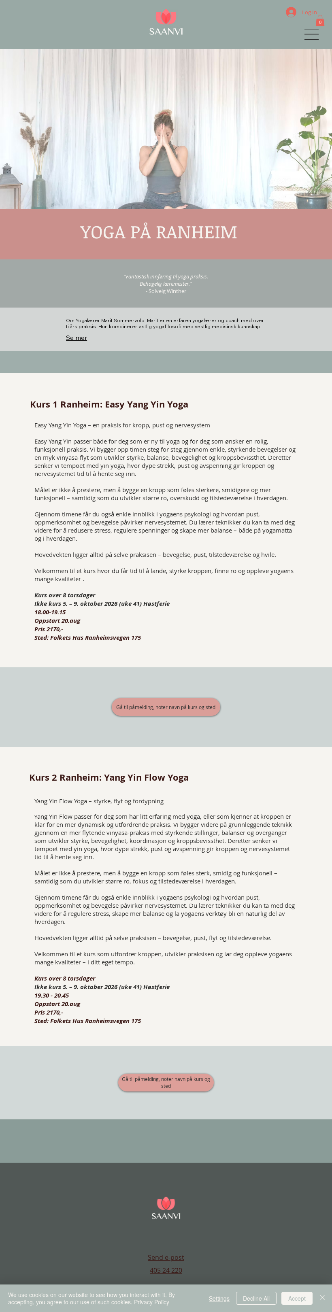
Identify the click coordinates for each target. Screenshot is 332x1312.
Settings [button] (219, 1298)
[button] (320, 20)
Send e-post (166, 1257)
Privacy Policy (151, 1302)
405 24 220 (166, 1270)
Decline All (256, 1298)
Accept (297, 1298)
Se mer (76, 337)
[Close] (322, 1298)
